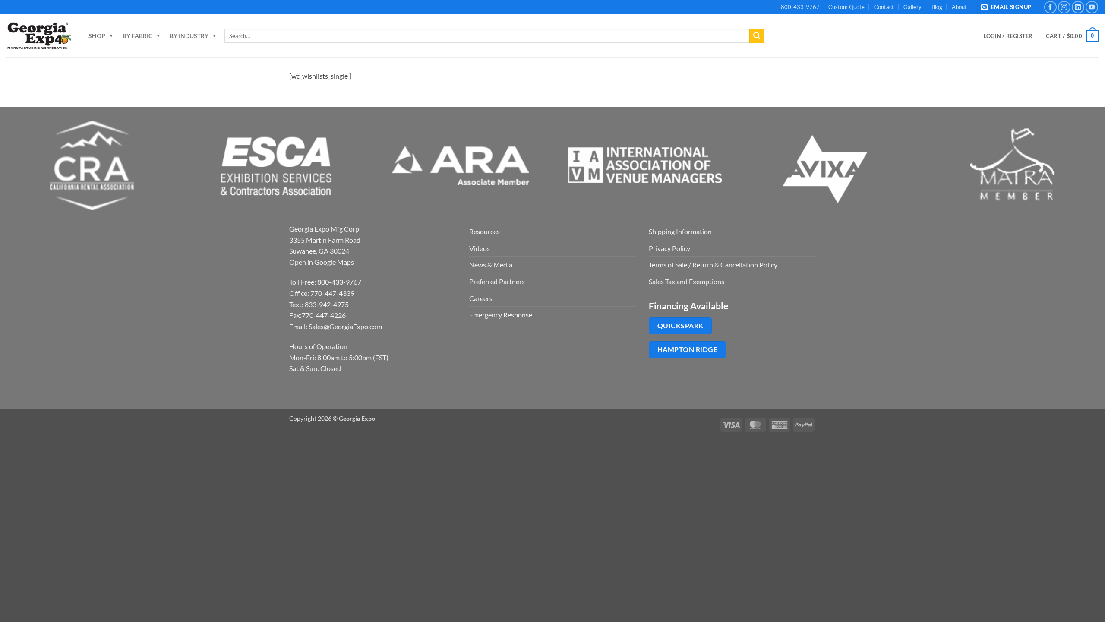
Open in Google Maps (321, 262)
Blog (936, 6)
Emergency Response (500, 315)
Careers (481, 298)
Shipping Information (680, 231)
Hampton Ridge (687, 349)
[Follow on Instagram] (1064, 7)
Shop (96, 35)
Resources (484, 231)
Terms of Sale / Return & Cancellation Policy (713, 264)
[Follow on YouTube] (1092, 7)
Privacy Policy (669, 248)
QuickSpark (680, 326)
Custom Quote (846, 6)
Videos (479, 248)
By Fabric (137, 35)
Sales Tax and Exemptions (686, 281)
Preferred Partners (497, 281)
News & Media (490, 264)
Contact (884, 6)
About (959, 6)
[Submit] (756, 36)
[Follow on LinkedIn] (1078, 7)
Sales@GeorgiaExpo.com (345, 326)
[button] (1007, 7)
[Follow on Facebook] (1050, 7)
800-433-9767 (800, 6)
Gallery (912, 6)
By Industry (189, 35)
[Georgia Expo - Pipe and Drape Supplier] (38, 36)
